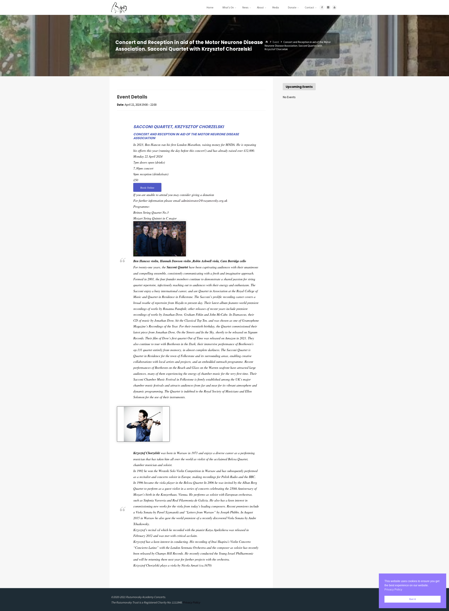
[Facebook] (321, 7)
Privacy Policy (191, 602)
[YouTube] (334, 7)
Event (276, 42)
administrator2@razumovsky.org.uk (204, 200)
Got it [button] (412, 599)
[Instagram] (328, 7)
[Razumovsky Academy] (119, 7)
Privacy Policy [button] (393, 589)
